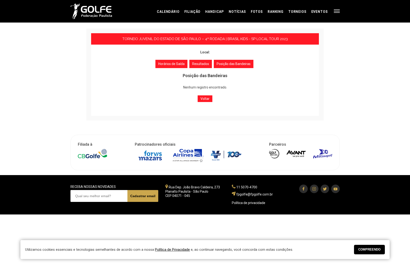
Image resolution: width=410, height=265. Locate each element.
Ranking (276, 12)
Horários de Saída (171, 64)
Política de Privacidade (172, 249)
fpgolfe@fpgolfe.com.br (254, 194)
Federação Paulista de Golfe (95, 11)
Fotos (257, 12)
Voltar (205, 99)
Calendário (168, 12)
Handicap (214, 12)
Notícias (237, 12)
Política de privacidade (248, 203)
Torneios (297, 12)
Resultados (200, 64)
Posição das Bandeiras (234, 64)
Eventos (319, 12)
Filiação (192, 12)
